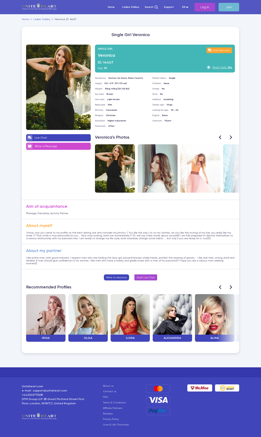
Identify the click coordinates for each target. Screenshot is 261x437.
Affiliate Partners (112, 408)
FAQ (105, 396)
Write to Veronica (116, 277)
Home (111, 7)
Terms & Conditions (114, 402)
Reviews (108, 413)
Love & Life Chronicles (116, 424)
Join (229, 7)
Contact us (109, 391)
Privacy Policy (111, 419)
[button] (151, 7)
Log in (204, 7)
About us (108, 385)
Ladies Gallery (130, 7)
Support (169, 7)
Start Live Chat (146, 277)
